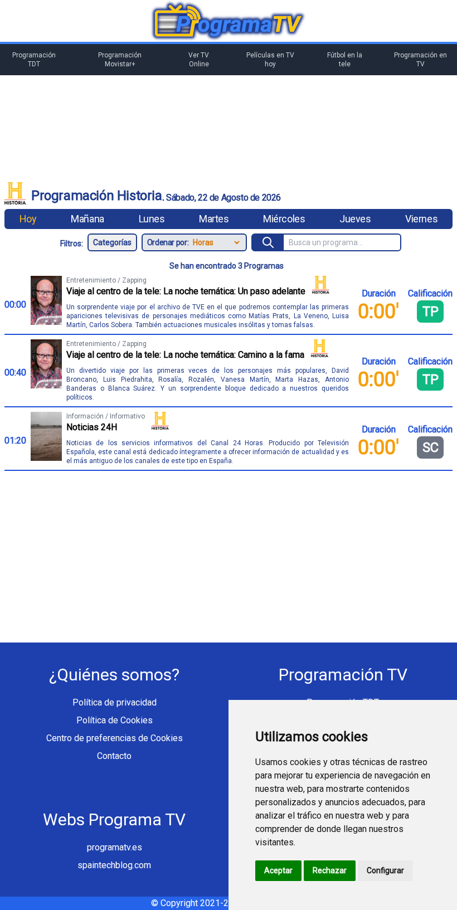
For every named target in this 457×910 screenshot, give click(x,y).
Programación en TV (420, 59)
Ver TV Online (198, 59)
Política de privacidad (114, 702)
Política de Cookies (114, 720)
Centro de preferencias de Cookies (114, 738)
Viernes (421, 219)
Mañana (87, 219)
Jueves (355, 219)
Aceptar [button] (278, 870)
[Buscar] (268, 242)
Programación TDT (34, 59)
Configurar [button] (385, 870)
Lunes (152, 219)
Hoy (28, 219)
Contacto (114, 756)
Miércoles (284, 219)
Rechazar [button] (330, 870)
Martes (214, 219)
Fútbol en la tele (344, 59)
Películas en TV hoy (270, 59)
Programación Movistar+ (120, 59)
